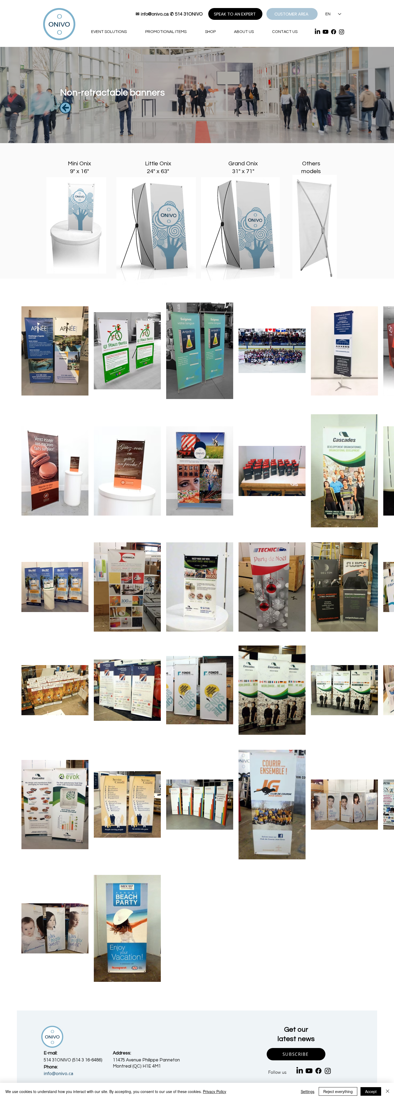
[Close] (387, 1091)
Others (311, 164)
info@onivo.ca (155, 14)
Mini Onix (79, 164)
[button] (296, 1054)
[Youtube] (325, 31)
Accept (371, 1091)
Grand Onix (243, 164)
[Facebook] (333, 31)
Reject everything (338, 1091)
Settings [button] (307, 1091)
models (311, 171)
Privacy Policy (214, 1091)
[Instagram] (341, 31)
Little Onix (158, 164)
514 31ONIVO (189, 14)
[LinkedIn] (317, 31)
